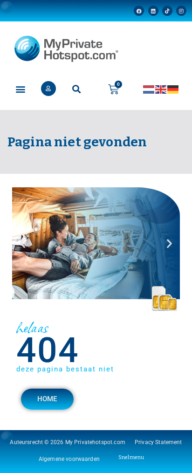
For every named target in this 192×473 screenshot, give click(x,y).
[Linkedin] (153, 11)
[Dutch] (149, 88)
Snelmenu (131, 457)
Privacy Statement (158, 442)
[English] (161, 88)
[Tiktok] (167, 11)
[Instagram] (181, 11)
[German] (173, 88)
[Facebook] (139, 11)
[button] (20, 89)
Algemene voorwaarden (69, 459)
